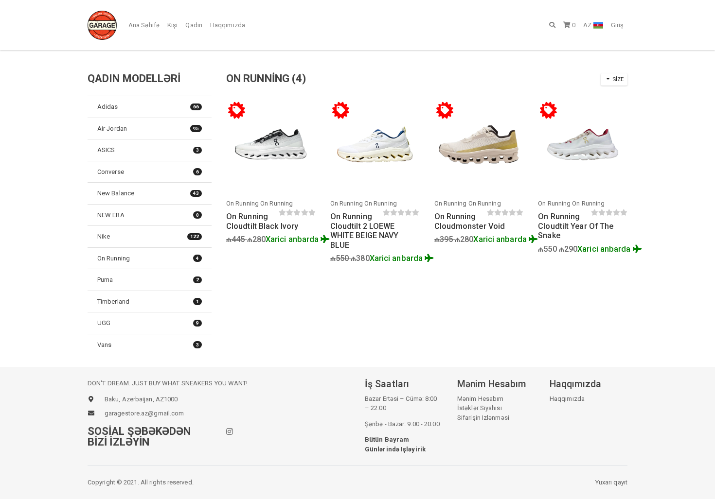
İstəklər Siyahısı (479, 408)
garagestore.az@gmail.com (144, 413)
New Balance (148, 193)
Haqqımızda (227, 25)
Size (617, 79)
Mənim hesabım (480, 398)
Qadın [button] (193, 25)
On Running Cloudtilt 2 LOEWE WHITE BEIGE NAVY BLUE (364, 231)
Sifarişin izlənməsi (483, 417)
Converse (148, 171)
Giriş (617, 25)
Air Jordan (148, 128)
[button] (552, 24)
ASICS (148, 150)
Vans (148, 344)
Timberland (148, 301)
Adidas (148, 106)
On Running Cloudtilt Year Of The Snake (575, 226)
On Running (148, 258)
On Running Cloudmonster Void (469, 221)
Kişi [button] (172, 25)
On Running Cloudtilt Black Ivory (262, 221)
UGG (148, 323)
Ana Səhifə (144, 25)
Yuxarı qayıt (611, 482)
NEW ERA (148, 215)
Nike (148, 236)
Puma (148, 279)
